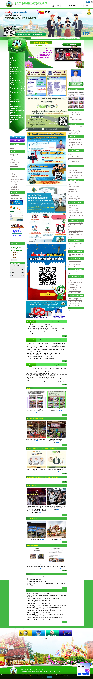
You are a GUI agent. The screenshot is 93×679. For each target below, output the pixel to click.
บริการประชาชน (14, 74)
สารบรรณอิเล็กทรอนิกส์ (16, 115)
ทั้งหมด (64, 336)
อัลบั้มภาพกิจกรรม (15, 102)
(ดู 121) (41, 568)
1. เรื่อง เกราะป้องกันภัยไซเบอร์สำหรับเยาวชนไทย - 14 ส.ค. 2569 (42, 353)
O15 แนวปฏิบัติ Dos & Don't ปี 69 (35, 593)
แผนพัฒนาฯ (14, 65)
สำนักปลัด (12, 155)
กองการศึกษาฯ (13, 161)
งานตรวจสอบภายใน (16, 106)
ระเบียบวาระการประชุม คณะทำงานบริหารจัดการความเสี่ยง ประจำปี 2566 (44, 378)
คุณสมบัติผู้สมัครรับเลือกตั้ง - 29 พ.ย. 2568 (37, 324)
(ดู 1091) (36, 440)
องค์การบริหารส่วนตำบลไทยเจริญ (31, 3)
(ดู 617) (38, 470)
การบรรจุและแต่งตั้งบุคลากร (75, 208)
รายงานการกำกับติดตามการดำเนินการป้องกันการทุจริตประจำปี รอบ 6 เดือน (75, 287)
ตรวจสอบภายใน (14, 166)
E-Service (64, 6)
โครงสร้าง (13, 63)
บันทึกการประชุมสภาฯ (74, 310)
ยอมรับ (49, 677)
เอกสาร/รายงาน (73, 6)
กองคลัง (12, 157)
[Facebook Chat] (83, 670)
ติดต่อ (86, 6)
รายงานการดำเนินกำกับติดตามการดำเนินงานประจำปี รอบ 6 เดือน (75, 116)
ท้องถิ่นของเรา (14, 76)
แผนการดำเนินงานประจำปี (75, 112)
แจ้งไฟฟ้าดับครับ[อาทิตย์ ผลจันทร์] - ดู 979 (36, 581)
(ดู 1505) (40, 512)
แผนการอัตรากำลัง (73, 196)
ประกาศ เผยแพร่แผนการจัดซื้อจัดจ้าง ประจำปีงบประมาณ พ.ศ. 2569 (43, 605)
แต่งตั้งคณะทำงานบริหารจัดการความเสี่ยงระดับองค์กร (40, 371)
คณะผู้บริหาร (13, 146)
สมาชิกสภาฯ (13, 148)
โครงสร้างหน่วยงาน (15, 178)
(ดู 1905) (42, 539)
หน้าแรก (57, 6)
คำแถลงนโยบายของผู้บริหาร (17, 183)
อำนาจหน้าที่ (14, 176)
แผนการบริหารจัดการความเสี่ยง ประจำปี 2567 (38, 377)
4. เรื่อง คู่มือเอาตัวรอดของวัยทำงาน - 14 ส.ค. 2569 (39, 358)
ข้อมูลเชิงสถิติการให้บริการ (75, 142)
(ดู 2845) (59, 539)
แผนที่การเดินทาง (15, 189)
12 (11, 171)
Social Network (14, 186)
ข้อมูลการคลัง (14, 69)
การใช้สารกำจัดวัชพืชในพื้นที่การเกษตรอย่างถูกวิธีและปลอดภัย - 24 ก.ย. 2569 (45, 343)
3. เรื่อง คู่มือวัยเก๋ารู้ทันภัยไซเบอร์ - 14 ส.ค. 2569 (38, 356)
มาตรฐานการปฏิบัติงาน (16, 81)
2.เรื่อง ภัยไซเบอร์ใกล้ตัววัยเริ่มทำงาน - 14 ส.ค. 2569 (39, 354)
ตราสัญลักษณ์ (14, 187)
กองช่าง (12, 159)
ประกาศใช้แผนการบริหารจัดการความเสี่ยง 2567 (38, 373)
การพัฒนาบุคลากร (73, 210)
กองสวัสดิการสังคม (14, 162)
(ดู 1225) (58, 442)
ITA (12, 78)
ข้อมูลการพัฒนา (15, 67)
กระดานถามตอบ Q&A (16, 99)
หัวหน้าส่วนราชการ (15, 154)
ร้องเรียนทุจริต (14, 120)
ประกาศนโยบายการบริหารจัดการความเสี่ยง (37, 375)
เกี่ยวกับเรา (13, 60)
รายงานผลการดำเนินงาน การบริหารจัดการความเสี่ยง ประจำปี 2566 (43, 381)
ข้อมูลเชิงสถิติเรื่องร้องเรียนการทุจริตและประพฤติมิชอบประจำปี (75, 236)
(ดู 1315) (62, 568)
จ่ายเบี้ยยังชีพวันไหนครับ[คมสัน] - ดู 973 (36, 579)
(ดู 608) (59, 470)
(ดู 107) (37, 412)
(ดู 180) (61, 410)
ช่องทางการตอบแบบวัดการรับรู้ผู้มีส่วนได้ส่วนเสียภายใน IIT (19, 92)
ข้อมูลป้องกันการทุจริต (16, 72)
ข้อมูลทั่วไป (13, 172)
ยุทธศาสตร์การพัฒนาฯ (16, 181)
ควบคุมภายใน (14, 108)
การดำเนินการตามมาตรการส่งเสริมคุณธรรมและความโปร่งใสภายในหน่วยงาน (75, 303)
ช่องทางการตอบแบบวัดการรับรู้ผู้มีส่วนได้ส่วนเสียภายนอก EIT (19, 88)
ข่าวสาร (13, 95)
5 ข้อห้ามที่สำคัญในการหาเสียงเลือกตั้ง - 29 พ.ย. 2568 (39, 326)
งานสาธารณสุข (14, 164)
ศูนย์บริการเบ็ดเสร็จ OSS (17, 117)
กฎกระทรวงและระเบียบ (16, 198)
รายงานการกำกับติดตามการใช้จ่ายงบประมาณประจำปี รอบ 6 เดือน (75, 158)
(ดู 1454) (58, 509)
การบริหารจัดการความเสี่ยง (17, 111)
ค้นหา (81, 6)
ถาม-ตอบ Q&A (14, 184)
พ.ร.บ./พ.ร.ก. (14, 196)
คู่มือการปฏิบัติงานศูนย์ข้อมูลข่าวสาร (17, 84)
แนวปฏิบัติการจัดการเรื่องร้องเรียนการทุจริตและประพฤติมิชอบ (75, 224)
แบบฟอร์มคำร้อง (15, 195)
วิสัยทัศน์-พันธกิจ (14, 174)
